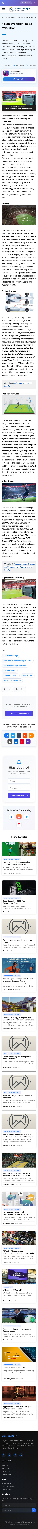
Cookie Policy (6, 1489)
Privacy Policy (7, 1484)
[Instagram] (19, 816)
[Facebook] (11, 816)
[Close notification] (34, 3)
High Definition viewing (12, 680)
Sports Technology (12, 17)
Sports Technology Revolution (15, 665)
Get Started (26, 3)
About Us (5, 1465)
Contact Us (6, 1471)
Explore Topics (7, 1474)
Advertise (5, 1468)
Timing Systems (9, 670)
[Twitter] (26, 816)
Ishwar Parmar (16, 72)
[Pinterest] (19, 824)
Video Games (28, 675)
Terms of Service (8, 1486)
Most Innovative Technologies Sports (17, 661)
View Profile (20, 79)
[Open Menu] (3, 9)
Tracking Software (10, 675)
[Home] (3, 17)
